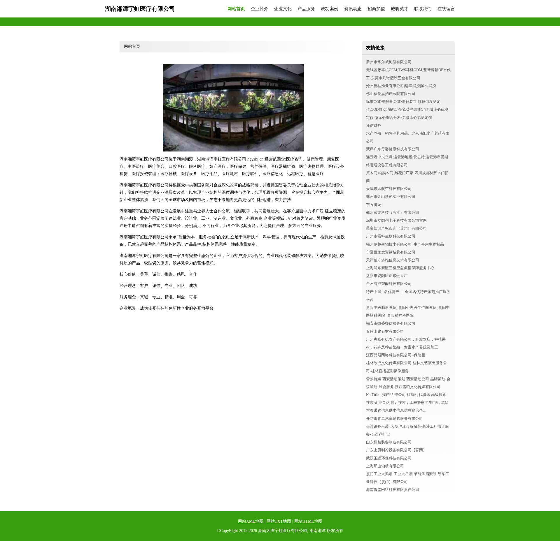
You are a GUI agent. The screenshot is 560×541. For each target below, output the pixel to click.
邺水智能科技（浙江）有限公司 (392, 212)
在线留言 (446, 9)
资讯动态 (353, 9)
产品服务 (306, 9)
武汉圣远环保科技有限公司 (389, 458)
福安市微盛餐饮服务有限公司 (390, 323)
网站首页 (236, 9)
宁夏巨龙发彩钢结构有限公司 (390, 252)
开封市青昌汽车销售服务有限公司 (394, 418)
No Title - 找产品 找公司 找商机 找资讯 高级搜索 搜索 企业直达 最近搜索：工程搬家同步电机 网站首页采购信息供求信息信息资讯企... (407, 402)
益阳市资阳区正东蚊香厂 (387, 276)
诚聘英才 (399, 9)
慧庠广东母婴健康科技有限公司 (392, 149)
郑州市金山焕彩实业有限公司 (390, 196)
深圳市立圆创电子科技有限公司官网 (396, 220)
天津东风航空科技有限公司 (389, 188)
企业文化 (283, 9)
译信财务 (373, 125)
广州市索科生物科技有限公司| (391, 236)
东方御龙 (373, 204)
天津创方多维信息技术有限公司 (392, 260)
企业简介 (259, 9)
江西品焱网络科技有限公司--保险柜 (395, 355)
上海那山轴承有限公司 (385, 466)
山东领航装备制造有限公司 (389, 442)
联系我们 (423, 9)
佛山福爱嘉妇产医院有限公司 (390, 93)
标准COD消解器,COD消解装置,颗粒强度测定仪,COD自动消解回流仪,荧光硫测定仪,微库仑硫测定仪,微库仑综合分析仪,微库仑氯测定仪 (407, 109)
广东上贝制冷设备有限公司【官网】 (396, 450)
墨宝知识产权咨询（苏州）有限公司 (396, 228)
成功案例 (329, 9)
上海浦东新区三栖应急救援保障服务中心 (400, 268)
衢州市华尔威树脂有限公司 (389, 62)
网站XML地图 (250, 521)
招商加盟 (376, 9)
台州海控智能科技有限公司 (389, 283)
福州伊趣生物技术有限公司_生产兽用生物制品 (405, 244)
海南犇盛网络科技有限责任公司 (392, 489)
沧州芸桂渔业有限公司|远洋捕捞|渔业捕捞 (401, 86)
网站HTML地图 (308, 521)
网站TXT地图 (279, 521)
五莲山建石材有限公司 (385, 331)
